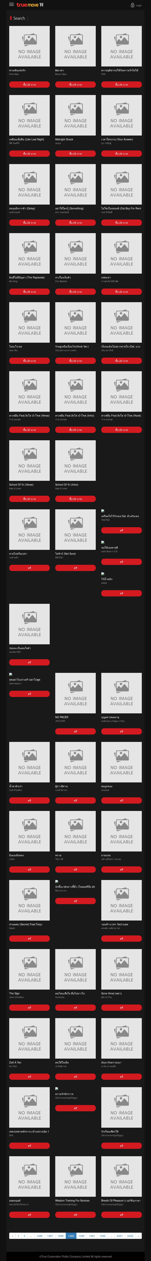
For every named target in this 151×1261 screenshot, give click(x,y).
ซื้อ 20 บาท (121, 292)
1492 (103, 1236)
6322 (130, 1236)
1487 (50, 1236)
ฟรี (29, 568)
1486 (40, 1236)
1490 (82, 1236)
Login (139, 5)
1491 (92, 1236)
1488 (61, 1236)
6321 (120, 1236)
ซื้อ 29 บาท (29, 84)
